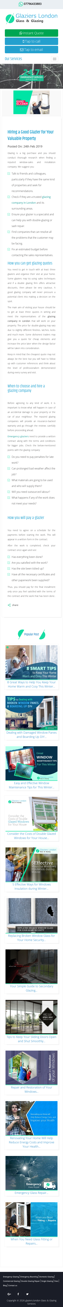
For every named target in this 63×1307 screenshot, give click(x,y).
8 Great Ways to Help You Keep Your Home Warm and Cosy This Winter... (31, 684)
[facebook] (18, 1294)
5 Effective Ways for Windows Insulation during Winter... (31, 886)
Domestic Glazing (46, 1276)
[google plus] (9, 1294)
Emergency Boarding (29, 1276)
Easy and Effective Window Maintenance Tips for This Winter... (31, 785)
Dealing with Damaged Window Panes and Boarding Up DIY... (31, 735)
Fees (56, 1281)
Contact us (12, 1285)
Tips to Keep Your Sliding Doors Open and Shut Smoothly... (31, 1039)
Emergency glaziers (18, 436)
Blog (5, 1285)
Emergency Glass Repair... (31, 1193)
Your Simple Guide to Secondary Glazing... (31, 988)
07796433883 (33, 4)
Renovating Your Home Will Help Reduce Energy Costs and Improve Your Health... (31, 1142)
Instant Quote (33, 33)
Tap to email (33, 49)
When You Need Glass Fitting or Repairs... (31, 1241)
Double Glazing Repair (30, 1281)
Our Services (13, 59)
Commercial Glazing (11, 1281)
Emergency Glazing (11, 1276)
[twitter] (27, 1294)
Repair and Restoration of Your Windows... (31, 1089)
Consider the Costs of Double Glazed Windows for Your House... (31, 836)
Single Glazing (47, 1281)
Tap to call (32, 41)
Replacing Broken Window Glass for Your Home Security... (31, 938)
